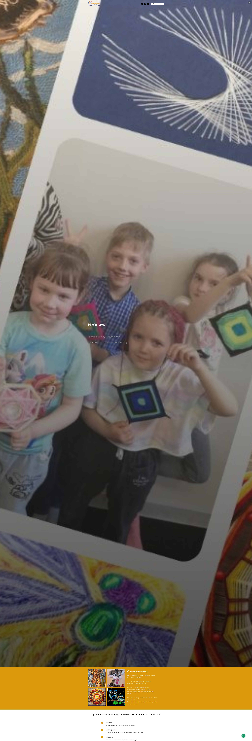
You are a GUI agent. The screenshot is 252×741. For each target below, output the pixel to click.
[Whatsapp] (145, 4)
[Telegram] (142, 4)
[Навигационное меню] (249, 2)
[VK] (148, 4)
